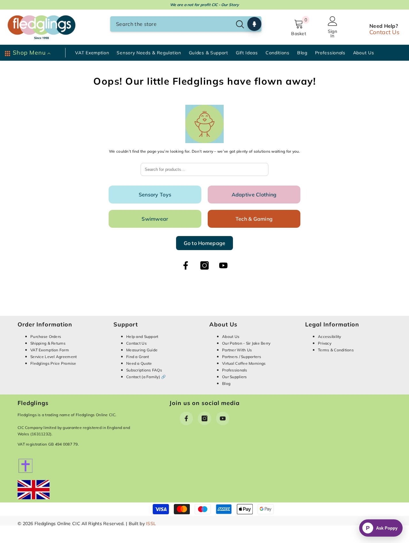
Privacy (324, 343)
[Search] (185, 24)
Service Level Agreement (53, 356)
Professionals (234, 370)
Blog (226, 383)
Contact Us (384, 32)
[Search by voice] (254, 24)
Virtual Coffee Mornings (244, 363)
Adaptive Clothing (254, 194)
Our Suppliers (234, 376)
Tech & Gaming (254, 219)
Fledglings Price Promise (53, 363)
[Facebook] (186, 265)
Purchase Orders (45, 336)
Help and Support (142, 336)
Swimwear (155, 219)
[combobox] (171, 24)
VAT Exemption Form (49, 350)
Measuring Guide (142, 350)
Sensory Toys (155, 194)
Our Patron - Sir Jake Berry (246, 343)
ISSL (151, 523)
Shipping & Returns (48, 343)
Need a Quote (139, 363)
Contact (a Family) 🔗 (146, 376)
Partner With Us (237, 350)
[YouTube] (223, 265)
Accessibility (329, 336)
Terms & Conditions (336, 350)
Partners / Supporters (241, 356)
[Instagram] (204, 265)
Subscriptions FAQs (144, 370)
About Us (230, 336)
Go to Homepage (205, 243)
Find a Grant (137, 356)
